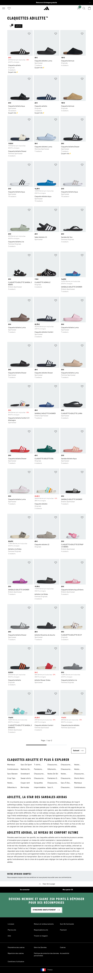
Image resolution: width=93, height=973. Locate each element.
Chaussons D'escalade (65, 788)
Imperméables (40, 787)
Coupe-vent (25, 783)
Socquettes (38, 783)
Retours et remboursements (44, 924)
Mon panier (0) (68, 890)
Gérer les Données (40, 947)
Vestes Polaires (77, 765)
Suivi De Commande (67, 924)
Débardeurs (12, 787)
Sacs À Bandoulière (52, 788)
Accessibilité (64, 953)
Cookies (63, 947)
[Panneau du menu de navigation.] (3, 8)
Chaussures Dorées (39, 779)
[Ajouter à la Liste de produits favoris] (29, 34)
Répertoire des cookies (16, 953)
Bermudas (25, 787)
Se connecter (25, 890)
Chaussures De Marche (65, 779)
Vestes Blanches (78, 769)
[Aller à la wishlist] (9, 8)
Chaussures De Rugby (65, 765)
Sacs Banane (12, 774)
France (50, 970)
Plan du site (12, 930)
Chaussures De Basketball (79, 774)
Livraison (11, 924)
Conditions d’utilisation (16, 961)
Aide (9, 936)
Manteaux (11, 765)
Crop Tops (11, 778)
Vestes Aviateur (10, 783)
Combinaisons (12, 769)
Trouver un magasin (41, 936)
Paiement (63, 930)
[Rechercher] (84, 8)
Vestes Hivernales (65, 774)
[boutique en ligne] (46, 9)
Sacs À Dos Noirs (65, 783)
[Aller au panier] (89, 8)
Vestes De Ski (52, 774)
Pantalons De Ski (52, 779)
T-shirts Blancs (37, 765)
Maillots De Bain (25, 769)
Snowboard (25, 774)
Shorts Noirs (79, 778)
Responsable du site (41, 930)
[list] (50, 26)
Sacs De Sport (26, 765)
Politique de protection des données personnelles (46, 955)
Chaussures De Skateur (65, 769)
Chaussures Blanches (52, 765)
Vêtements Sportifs (51, 769)
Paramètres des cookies (16, 947)
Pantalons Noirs (38, 769)
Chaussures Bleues (39, 774)
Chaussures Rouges (52, 783)
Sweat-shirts (26, 778)
